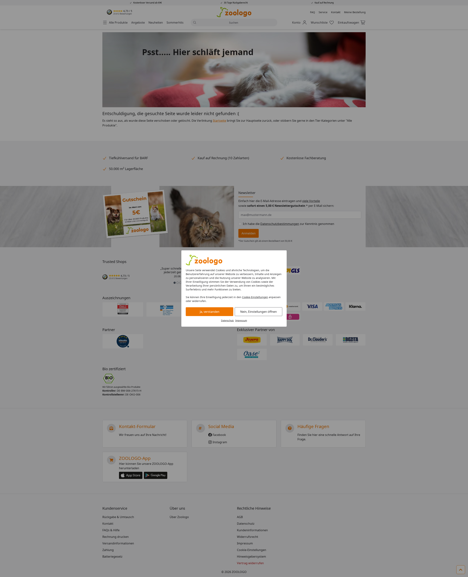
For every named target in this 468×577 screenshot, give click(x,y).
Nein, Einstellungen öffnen (258, 312)
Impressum (241, 320)
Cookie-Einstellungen (255, 297)
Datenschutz (227, 320)
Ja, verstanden (209, 312)
